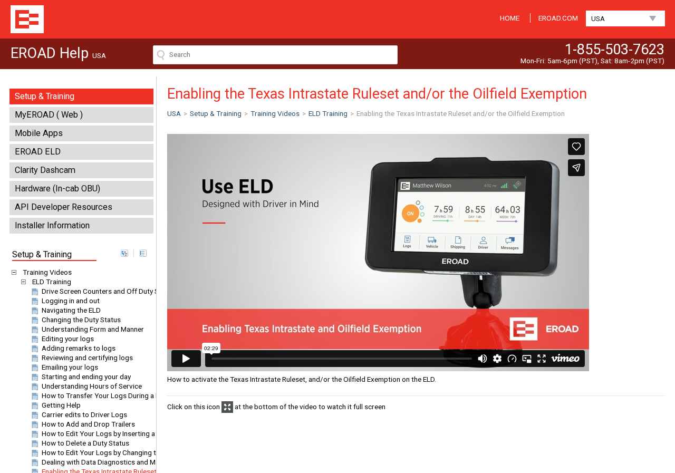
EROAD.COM (558, 18)
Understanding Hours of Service (92, 386)
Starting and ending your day (86, 376)
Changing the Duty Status (81, 319)
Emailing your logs (70, 367)
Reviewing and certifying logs (87, 357)
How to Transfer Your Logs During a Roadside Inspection (130, 395)
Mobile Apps (39, 133)
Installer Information (52, 225)
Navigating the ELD (71, 310)
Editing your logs (68, 338)
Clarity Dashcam (45, 170)
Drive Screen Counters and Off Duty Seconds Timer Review (133, 291)
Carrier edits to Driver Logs (84, 414)
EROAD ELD (38, 152)
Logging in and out (71, 300)
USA (598, 18)
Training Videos (47, 272)
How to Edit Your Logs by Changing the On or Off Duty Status (137, 452)
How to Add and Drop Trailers (88, 424)
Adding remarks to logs (78, 348)
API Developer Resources (63, 207)
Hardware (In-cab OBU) (57, 189)
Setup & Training (44, 96)
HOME (509, 18)
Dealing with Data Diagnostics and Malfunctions (116, 462)
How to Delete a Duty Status (85, 443)
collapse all (143, 253)
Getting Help (61, 405)
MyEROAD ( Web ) (49, 115)
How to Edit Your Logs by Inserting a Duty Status (117, 433)
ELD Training (51, 281)
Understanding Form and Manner (93, 329)
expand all (124, 253)
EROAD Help (27, 19)
